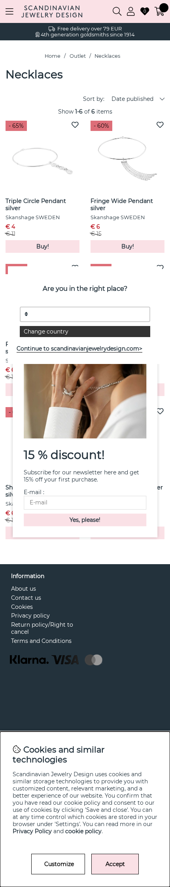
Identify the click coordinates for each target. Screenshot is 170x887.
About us (23, 588)
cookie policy (83, 831)
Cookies (22, 606)
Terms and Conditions (41, 640)
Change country (46, 331)
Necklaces (107, 56)
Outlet (78, 56)
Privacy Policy (32, 831)
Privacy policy (30, 615)
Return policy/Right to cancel (42, 628)
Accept (115, 864)
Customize (59, 864)
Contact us (26, 597)
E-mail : (34, 492)
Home (52, 56)
